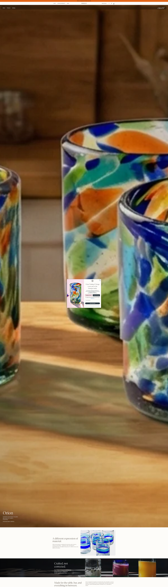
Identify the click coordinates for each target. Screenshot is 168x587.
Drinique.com (92, 298)
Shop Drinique (96, 295)
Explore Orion (88, 295)
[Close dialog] (100, 280)
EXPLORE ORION (92, 303)
